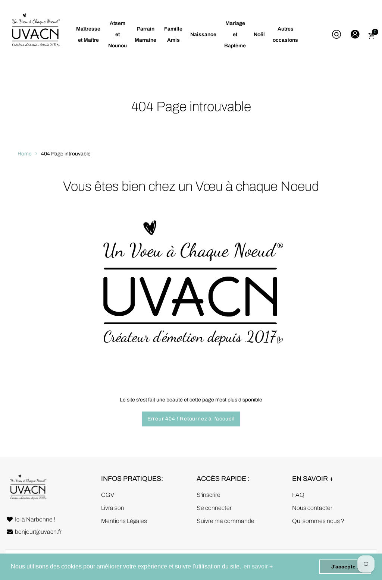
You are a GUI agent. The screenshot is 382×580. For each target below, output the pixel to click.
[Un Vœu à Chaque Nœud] (35, 34)
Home (25, 154)
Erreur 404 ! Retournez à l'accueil (191, 419)
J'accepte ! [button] (345, 567)
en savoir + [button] (258, 566)
